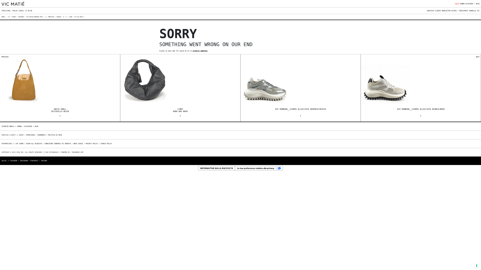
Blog (477, 4)
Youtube (44, 161)
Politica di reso (55, 135)
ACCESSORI (469, 4)
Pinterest (34, 161)
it (9, 17)
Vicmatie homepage (200, 51)
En (29, 11)
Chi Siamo (19, 143)
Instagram (24, 161)
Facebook (13, 161)
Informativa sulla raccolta (216, 168)
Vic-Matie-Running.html (34, 17)
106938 (58, 17)
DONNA (462, 4)
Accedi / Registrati (459, 11)
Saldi (457, 4)
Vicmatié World (8, 126)
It (26, 11)
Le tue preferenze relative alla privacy (255, 168)
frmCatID (51, 17)
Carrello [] (474, 11)
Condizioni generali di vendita (57, 143)
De (31, 11)
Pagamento (41, 135)
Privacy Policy (92, 143)
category (21, 17)
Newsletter (446, 11)
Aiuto (21, 135)
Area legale (78, 143)
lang (70, 17)
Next (477, 57)
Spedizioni (30, 135)
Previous (5, 57)
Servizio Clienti (434, 11)
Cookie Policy (106, 143)
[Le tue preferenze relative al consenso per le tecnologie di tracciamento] (476, 265)
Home (3, 17)
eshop (14, 17)
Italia (14, 11)
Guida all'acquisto (34, 143)
